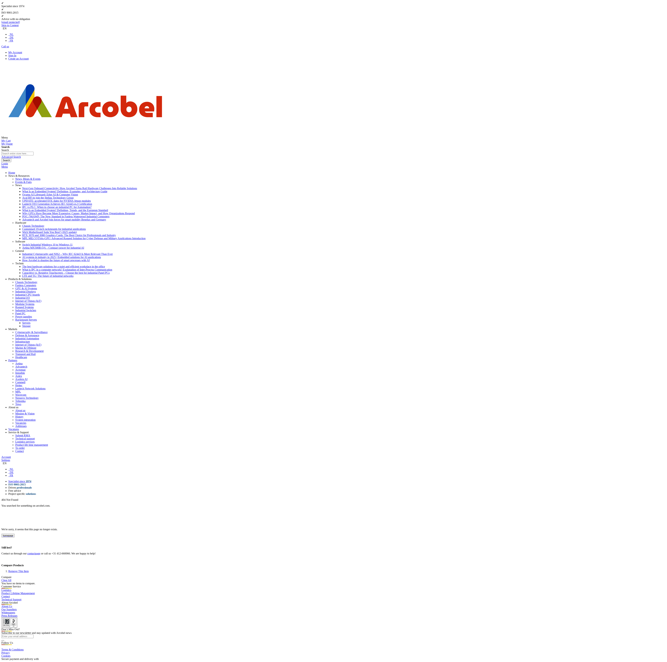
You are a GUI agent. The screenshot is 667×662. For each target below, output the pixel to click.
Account (6, 457)
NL (12, 34)
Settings (5, 460)
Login (4, 163)
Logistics (6, 590)
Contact (5, 596)
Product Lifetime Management (18, 593)
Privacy (5, 652)
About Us (6, 606)
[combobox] (17, 153)
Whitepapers (8, 612)
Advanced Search (11, 156)
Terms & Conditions (12, 649)
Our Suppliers (9, 609)
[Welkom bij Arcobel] (85, 137)
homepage (8, 535)
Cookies (5, 655)
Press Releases (9, 615)
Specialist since (19, 481)
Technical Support (11, 599)
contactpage (33, 553)
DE (12, 37)
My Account (15, 52)
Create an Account (18, 58)
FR (11, 40)
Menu (4, 166)
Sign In (12, 55)
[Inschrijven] (2, 640)
